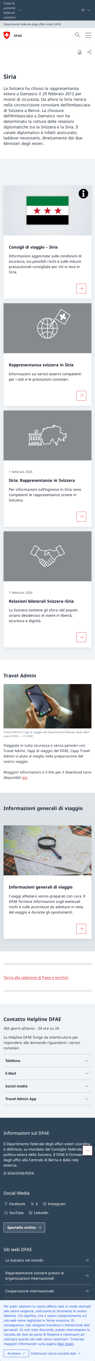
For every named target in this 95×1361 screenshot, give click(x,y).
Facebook (17, 1203)
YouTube (16, 1212)
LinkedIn (41, 1212)
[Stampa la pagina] (79, 52)
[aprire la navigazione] (88, 35)
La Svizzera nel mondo (24, 1260)
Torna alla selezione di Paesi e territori (36, 977)
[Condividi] (89, 52)
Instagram (56, 1203)
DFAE (18, 35)
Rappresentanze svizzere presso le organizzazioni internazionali (34, 1275)
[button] (87, 1150)
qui (24, 777)
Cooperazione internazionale (29, 1291)
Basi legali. (66, 1344)
